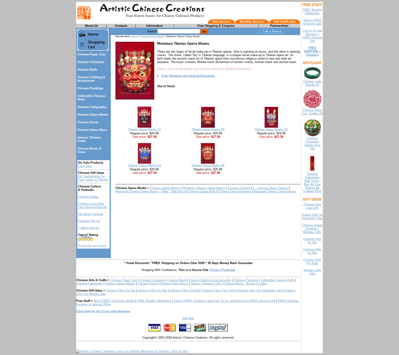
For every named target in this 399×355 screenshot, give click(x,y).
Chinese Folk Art (89, 221)
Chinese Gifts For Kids (185, 290)
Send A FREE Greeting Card (193, 301)
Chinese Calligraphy (91, 107)
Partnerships (279, 25)
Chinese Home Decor (92, 130)
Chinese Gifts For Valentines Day (259, 290)
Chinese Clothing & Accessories (91, 78)
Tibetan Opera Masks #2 (271, 129)
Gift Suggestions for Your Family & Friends (93, 177)
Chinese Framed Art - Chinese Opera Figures (258, 188)
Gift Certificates (285, 21)
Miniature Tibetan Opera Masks (275, 191)
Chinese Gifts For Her (120, 290)
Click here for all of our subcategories (103, 311)
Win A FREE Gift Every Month (114, 301)
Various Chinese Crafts (206, 283)
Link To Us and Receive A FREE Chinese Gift (244, 301)
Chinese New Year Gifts (219, 290)
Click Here (85, 166)
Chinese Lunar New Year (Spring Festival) (92, 205)
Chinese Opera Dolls (202, 191)
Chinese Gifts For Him (152, 290)
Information (154, 25)
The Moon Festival (90, 214)
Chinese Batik (87, 69)
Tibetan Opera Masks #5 (207, 165)
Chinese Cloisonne (90, 62)
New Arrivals (221, 21)
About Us (91, 25)
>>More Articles (88, 228)
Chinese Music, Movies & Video (245, 283)
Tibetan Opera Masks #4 (207, 129)
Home (134, 36)
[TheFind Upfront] (132, 351)
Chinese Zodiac (88, 197)
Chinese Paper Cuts (91, 54)
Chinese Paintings (90, 88)
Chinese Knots (87, 122)
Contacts (121, 25)
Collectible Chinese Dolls (277, 280)
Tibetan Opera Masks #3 (144, 165)
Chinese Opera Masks (92, 114)
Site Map (188, 318)
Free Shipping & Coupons (216, 25)
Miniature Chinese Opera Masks (203, 188)
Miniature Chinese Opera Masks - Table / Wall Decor (150, 191)
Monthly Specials (252, 21)
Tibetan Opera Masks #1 (144, 129)
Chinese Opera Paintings (234, 191)
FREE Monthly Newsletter (154, 301)
